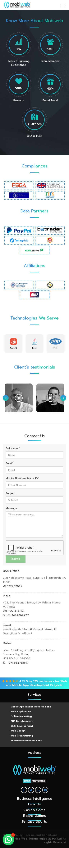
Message (11, 508)
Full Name (13, 448)
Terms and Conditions (41, 835)
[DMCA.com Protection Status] (34, 781)
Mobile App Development (30, 685)
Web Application (21, 711)
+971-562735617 (17, 663)
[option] (13, 344)
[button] (8, 839)
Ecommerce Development (26, 740)
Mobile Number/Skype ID (22, 478)
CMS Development (22, 726)
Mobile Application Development (31, 706)
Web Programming (22, 735)
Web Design (18, 730)
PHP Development (22, 721)
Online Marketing (21, 716)
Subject (11, 493)
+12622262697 (12, 586)
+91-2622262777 (18, 615)
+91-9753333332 (13, 611)
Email (9, 463)
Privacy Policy (13, 835)
